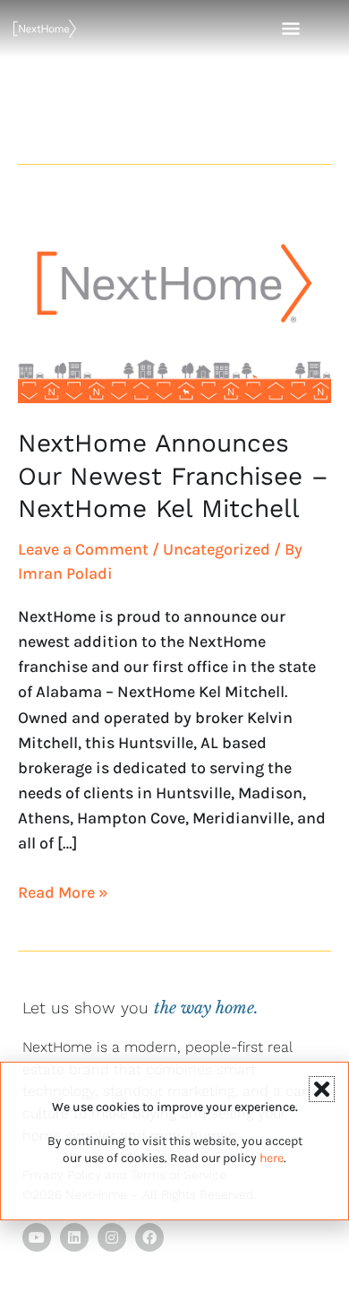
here (272, 1158)
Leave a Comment (83, 549)
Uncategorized (216, 549)
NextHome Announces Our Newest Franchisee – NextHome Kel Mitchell (173, 475)
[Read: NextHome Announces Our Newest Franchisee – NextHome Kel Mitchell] (174, 303)
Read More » (63, 891)
